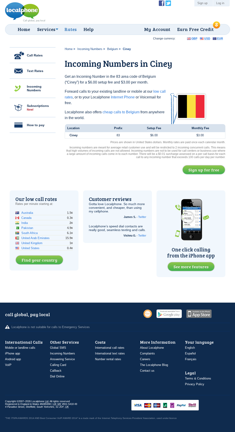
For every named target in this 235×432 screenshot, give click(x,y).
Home (24, 29)
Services (46, 29)
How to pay (36, 125)
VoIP (8, 365)
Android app (13, 359)
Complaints (147, 353)
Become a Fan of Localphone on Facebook (161, 3)
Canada (26, 218)
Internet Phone (123, 97)
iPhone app (12, 353)
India (24, 223)
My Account (157, 29)
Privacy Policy (194, 384)
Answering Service (62, 359)
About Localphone (152, 347)
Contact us (147, 370)
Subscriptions (38, 107)
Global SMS (58, 347)
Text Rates (35, 71)
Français (190, 359)
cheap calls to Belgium (121, 112)
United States (30, 248)
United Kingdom (31, 243)
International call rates (109, 347)
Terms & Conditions (198, 378)
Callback (56, 370)
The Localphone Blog (154, 365)
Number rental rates (108, 359)
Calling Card (58, 365)
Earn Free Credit (195, 29)
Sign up (202, 3)
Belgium (112, 49)
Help (89, 29)
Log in (220, 3)
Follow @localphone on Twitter (168, 3)
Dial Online (57, 376)
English (190, 347)
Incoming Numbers (34, 88)
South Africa (29, 233)
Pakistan (27, 228)
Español (190, 353)
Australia (27, 213)
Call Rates (35, 55)
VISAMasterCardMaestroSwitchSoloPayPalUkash (171, 405)
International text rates (110, 353)
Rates (70, 29)
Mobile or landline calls (20, 347)
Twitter (142, 217)
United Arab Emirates (35, 238)
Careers (145, 359)
